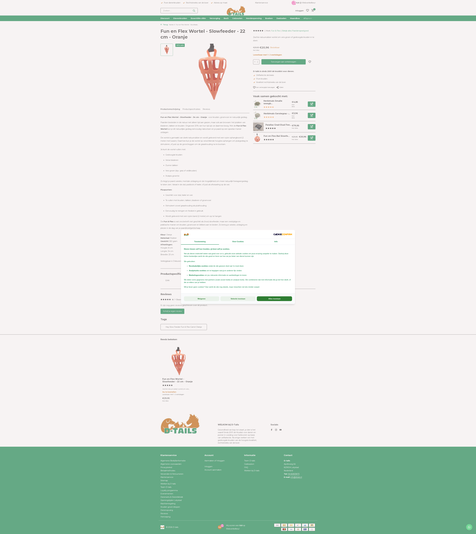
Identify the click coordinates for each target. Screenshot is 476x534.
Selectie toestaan (238, 299)
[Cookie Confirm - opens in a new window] (282, 234)
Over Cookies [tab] (238, 242)
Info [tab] (276, 242)
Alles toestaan (274, 299)
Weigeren (202, 299)
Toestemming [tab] (200, 242)
